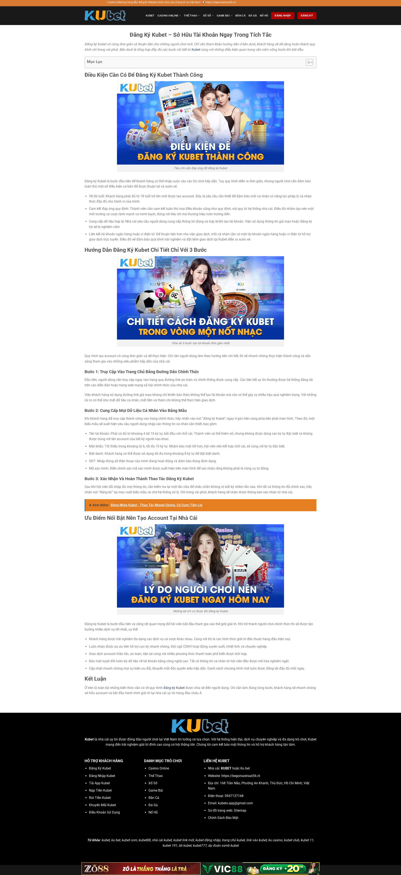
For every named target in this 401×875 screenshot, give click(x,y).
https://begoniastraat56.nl (240, 776)
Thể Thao (190, 15)
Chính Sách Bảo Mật (223, 818)
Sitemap (240, 810)
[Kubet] (105, 15)
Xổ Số (207, 15)
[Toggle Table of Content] (307, 62)
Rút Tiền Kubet (100, 798)
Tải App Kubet (99, 783)
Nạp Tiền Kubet (100, 790)
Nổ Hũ (264, 15)
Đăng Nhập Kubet (102, 776)
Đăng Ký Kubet (100, 768)
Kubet (150, 15)
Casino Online (167, 15)
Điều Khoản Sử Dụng (104, 812)
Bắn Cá (240, 15)
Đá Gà (253, 15)
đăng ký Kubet (174, 688)
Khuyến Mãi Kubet (102, 805)
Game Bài (223, 15)
